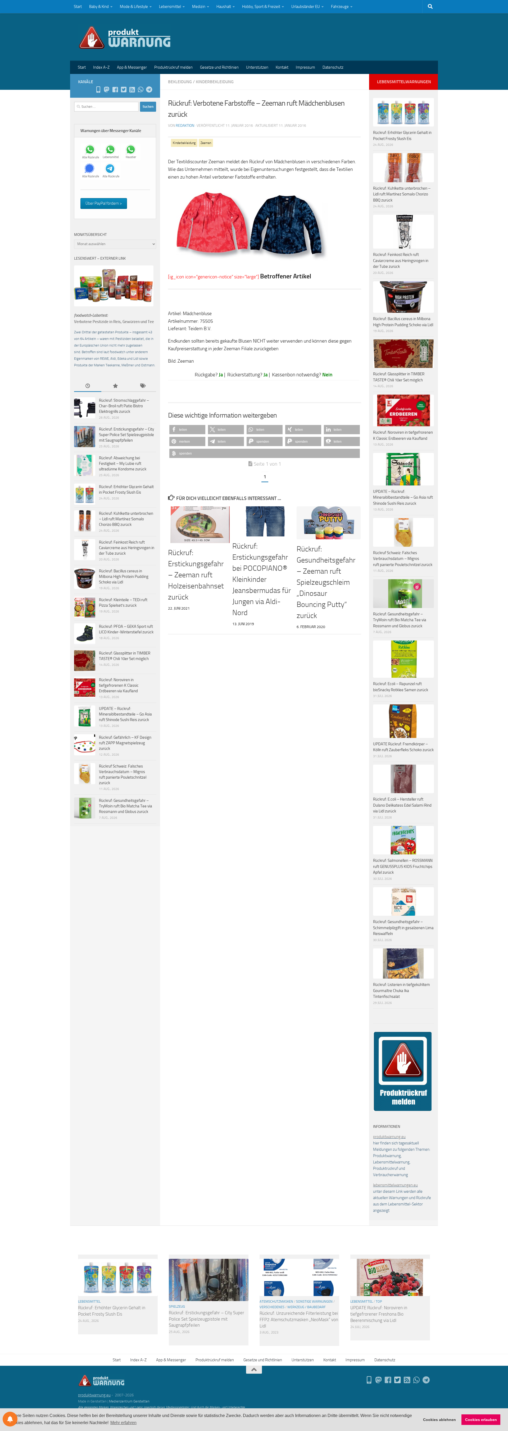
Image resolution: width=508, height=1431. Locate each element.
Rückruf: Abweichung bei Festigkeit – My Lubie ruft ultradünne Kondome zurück (122, 463)
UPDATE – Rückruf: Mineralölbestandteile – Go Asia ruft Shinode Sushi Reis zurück (125, 714)
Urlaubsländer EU (305, 6)
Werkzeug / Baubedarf (306, 1307)
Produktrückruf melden (173, 67)
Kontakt (282, 67)
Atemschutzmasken (276, 1301)
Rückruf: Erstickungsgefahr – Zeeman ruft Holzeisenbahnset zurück (196, 574)
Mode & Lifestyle (134, 6)
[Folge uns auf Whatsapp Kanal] (140, 89)
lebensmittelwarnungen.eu (395, 1185)
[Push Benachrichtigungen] (10, 1419)
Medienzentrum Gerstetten (129, 1401)
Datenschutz (333, 67)
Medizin (198, 6)
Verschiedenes (272, 1307)
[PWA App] (98, 89)
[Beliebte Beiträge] (115, 386)
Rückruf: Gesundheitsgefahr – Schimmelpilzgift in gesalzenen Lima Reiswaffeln (403, 927)
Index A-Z (101, 67)
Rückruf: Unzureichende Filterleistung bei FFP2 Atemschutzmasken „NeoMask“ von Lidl (299, 1319)
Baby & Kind (99, 6)
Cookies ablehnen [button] (439, 1420)
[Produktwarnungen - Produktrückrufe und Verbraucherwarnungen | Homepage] (124, 37)
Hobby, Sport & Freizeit (261, 6)
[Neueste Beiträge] (87, 386)
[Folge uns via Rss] (132, 89)
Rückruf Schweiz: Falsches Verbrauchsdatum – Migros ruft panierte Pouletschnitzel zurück (402, 558)
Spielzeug (177, 1306)
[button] (187, 429)
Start (78, 6)
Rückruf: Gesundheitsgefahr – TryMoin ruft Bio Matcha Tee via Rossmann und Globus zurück (125, 806)
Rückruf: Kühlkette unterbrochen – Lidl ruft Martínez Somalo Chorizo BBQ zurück (126, 519)
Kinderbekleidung (215, 81)
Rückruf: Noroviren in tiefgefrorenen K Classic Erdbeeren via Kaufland (119, 685)
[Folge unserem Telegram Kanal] (149, 89)
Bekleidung (180, 81)
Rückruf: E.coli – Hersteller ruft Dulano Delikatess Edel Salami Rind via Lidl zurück (402, 805)
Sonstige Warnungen (314, 1301)
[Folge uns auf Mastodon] (106, 89)
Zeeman (206, 143)
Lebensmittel (170, 6)
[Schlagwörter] (142, 386)
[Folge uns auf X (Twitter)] (123, 89)
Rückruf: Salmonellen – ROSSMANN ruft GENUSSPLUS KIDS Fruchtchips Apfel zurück (403, 866)
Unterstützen (257, 67)
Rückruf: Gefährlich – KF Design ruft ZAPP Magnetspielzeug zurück (125, 743)
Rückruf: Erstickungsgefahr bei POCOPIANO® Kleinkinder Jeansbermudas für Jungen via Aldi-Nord (261, 579)
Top (379, 1301)
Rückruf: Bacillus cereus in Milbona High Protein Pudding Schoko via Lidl (123, 576)
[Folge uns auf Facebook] (115, 89)
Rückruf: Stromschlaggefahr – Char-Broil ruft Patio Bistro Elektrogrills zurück (124, 406)
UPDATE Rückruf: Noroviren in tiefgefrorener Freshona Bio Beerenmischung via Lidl (378, 1314)
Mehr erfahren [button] (123, 1422)
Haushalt (223, 6)
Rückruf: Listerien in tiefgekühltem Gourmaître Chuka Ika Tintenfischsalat (401, 990)
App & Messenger (132, 67)
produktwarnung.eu (389, 1136)
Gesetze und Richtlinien (219, 67)
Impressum (305, 67)
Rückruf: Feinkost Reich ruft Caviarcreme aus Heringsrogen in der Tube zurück (126, 548)
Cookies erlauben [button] (481, 1420)
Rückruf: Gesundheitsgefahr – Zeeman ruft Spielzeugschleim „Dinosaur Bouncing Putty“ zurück (326, 582)
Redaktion (185, 125)
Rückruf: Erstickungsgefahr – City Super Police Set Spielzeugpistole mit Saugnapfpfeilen (126, 435)
